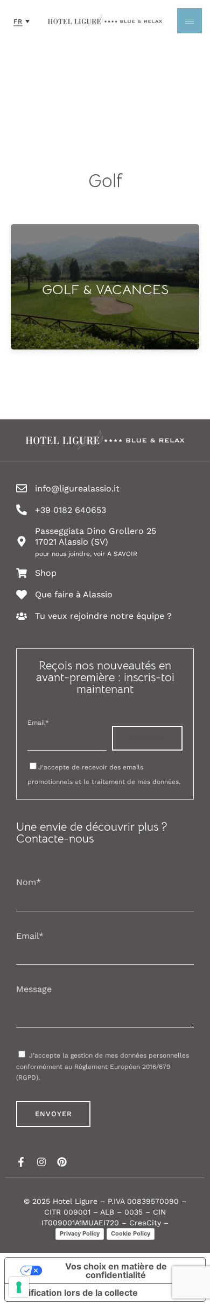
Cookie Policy (130, 1233)
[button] (21, 21)
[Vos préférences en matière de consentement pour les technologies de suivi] (19, 1287)
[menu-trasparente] (189, 20)
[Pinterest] (62, 1162)
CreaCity (145, 1222)
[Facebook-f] (21, 1162)
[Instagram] (41, 1162)
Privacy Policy (80, 1233)
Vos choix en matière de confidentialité (116, 1270)
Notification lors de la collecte (75, 1292)
